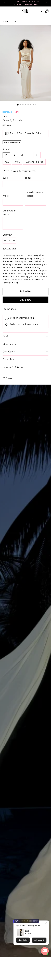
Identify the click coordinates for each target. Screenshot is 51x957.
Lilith (27, 931)
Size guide (11, 248)
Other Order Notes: (9, 212)
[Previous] (4, 3)
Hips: (28, 177)
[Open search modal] (41, 11)
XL (37, 155)
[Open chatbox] (45, 951)
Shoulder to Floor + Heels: (34, 194)
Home (5, 21)
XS (6, 155)
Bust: (5, 177)
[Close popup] (46, 923)
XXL (7, 161)
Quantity (7, 234)
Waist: (6, 195)
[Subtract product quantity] (5, 240)
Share (9, 378)
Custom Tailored (34, 161)
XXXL (17, 161)
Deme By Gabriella (12, 120)
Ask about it (39, 940)
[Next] (47, 3)
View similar (23, 940)
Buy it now (25, 299)
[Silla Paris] (25, 11)
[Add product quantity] (13, 240)
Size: (6, 149)
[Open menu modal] (4, 11)
